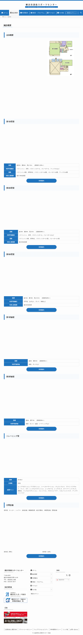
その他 (34, 590)
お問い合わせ (74, 629)
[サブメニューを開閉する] (51, 574)
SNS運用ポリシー (55, 629)
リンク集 (65, 629)
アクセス (34, 586)
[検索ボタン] (80, 13)
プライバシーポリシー (25, 629)
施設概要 (34, 574)
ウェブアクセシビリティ (41, 629)
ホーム (34, 570)
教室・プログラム (38, 582)
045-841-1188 (12, 579)
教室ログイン (35, 594)
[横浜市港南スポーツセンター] (41, 5)
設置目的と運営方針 (11, 629)
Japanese (61, 579)
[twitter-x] (66, 575)
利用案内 (35, 578)
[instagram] (69, 575)
